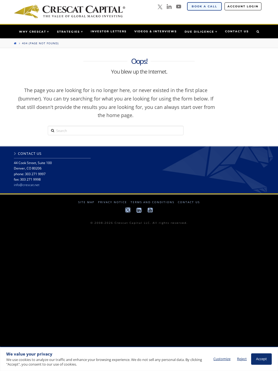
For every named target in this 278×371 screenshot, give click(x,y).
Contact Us (189, 202)
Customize (221, 359)
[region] (139, 359)
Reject (242, 359)
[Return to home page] (15, 43)
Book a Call (204, 6)
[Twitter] (160, 7)
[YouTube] (178, 6)
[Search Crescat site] (257, 31)
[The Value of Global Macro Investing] (69, 11)
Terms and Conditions (152, 202)
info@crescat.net (26, 185)
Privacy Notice (112, 202)
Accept (261, 359)
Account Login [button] (243, 6)
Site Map (86, 202)
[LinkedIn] (169, 6)
